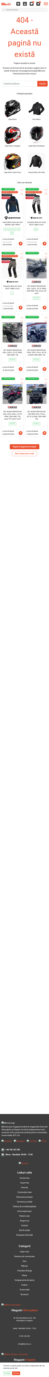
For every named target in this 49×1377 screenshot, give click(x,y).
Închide (7, 1373)
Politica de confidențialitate (24, 1206)
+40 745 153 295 (13, 1150)
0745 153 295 (24, 1336)
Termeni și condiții (24, 1202)
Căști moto (24, 1252)
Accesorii (24, 1294)
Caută (42, 83)
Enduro (25, 1285)
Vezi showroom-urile (24, 453)
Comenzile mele (25, 1192)
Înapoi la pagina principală (24, 447)
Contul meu (25, 1178)
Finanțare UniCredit (24, 1235)
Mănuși (24, 1266)
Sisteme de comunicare (24, 1256)
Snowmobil (24, 1290)
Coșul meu (24, 1183)
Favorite (24, 1187)
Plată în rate (24, 1216)
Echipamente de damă (24, 1280)
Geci (24, 1261)
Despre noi (24, 1221)
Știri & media (24, 1230)
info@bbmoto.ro (24, 1344)
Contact (24, 1225)
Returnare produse (24, 1197)
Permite (16, 1373)
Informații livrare (24, 1211)
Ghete (24, 1275)
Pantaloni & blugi (24, 1271)
